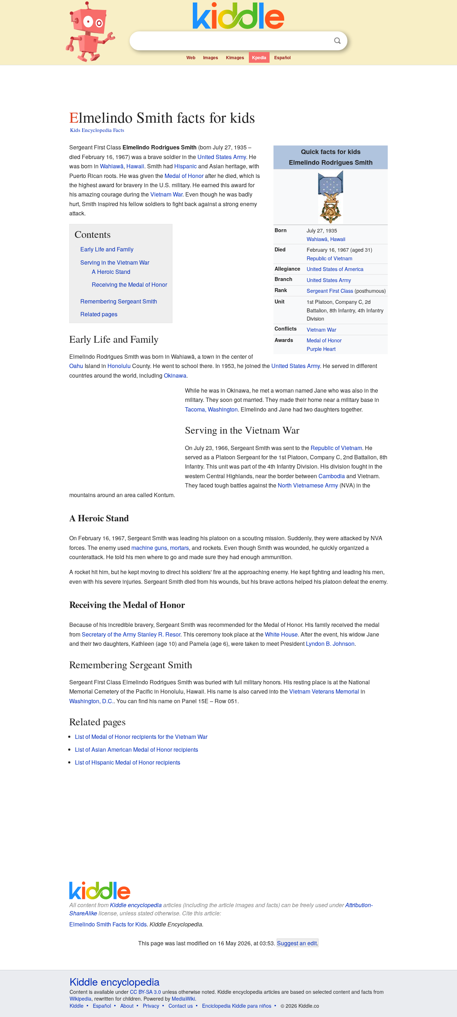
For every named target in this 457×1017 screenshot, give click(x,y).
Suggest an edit (297, 943)
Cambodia (331, 476)
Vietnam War (321, 329)
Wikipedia (80, 998)
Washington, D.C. (91, 701)
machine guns (149, 547)
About (127, 1005)
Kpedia (259, 57)
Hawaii (135, 166)
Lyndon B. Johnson (330, 643)
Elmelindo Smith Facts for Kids (108, 924)
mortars (179, 547)
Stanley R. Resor (158, 634)
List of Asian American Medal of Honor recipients (136, 749)
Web (190, 57)
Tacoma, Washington (211, 409)
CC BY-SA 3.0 (145, 991)
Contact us (181, 1005)
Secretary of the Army (109, 634)
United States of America (335, 268)
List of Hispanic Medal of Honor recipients (127, 762)
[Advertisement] (228, 85)
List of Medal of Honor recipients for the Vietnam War (141, 736)
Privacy (151, 1005)
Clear (323, 41)
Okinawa (175, 375)
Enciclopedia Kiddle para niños (236, 1005)
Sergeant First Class (330, 290)
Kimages (235, 57)
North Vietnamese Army (308, 485)
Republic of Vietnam (329, 258)
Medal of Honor (324, 340)
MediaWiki (183, 998)
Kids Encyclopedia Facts (97, 129)
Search (337, 41)
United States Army (329, 279)
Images (210, 57)
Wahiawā (112, 166)
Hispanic (185, 166)
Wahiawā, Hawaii (326, 238)
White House (281, 634)
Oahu (76, 366)
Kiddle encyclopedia (136, 905)
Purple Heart (321, 348)
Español (282, 57)
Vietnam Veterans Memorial (324, 691)
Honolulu (119, 366)
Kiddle (77, 1005)
